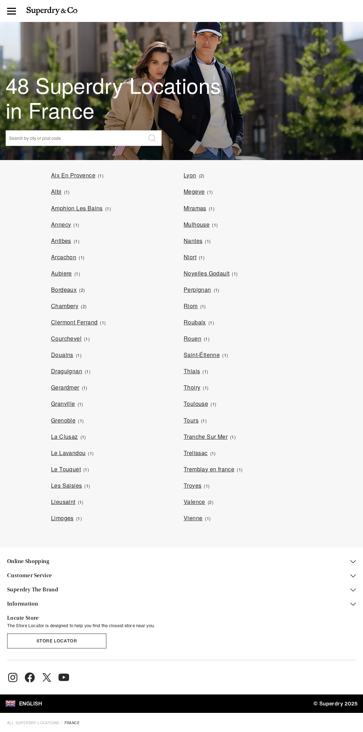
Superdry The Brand (32, 590)
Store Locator (57, 640)
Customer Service (29, 576)
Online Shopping (28, 561)
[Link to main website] (52, 11)
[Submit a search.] (152, 138)
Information (22, 604)
